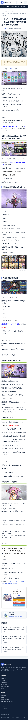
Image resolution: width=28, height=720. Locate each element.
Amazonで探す (18, 600)
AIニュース (3, 678)
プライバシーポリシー (6, 704)
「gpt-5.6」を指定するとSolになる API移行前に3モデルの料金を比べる (16, 6)
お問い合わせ (4, 708)
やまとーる (12, 69)
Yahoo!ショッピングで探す (19, 605)
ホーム (2, 11)
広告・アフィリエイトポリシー (8, 701)
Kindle (15, 597)
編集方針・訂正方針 (19, 616)
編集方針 (3, 697)
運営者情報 (11, 616)
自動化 (2, 688)
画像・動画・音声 (5, 686)
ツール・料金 (4, 682)
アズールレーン (8, 11)
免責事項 (3, 706)
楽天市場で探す (17, 602)
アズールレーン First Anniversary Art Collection (18, 591)
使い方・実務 (4, 684)
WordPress (3, 680)
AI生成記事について (5, 699)
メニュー (19, 2)
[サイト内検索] (25, 2)
